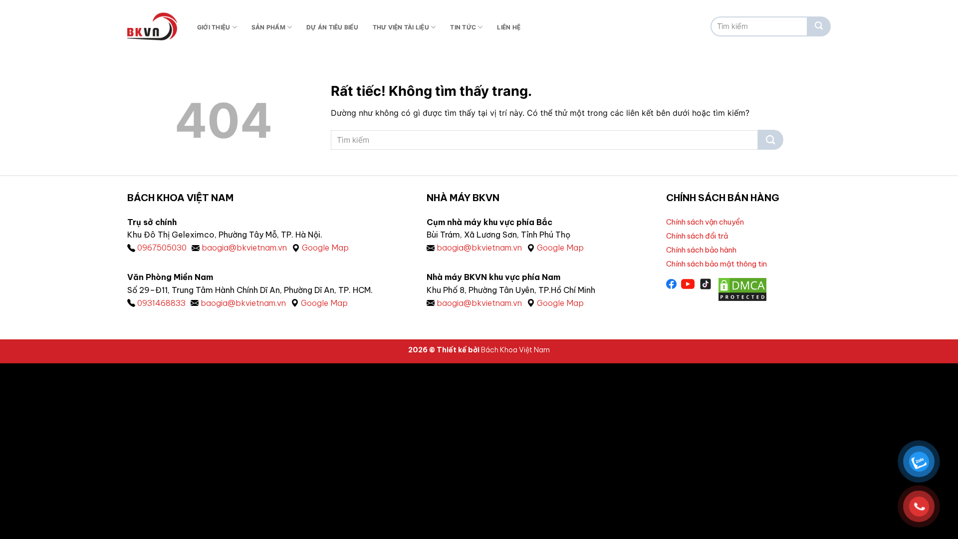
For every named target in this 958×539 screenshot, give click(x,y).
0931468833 (161, 303)
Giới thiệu (213, 27)
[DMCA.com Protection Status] (742, 289)
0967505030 (162, 248)
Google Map (325, 248)
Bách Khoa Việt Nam (515, 349)
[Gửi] (819, 26)
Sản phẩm (268, 27)
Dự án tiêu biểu (332, 27)
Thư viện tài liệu (401, 27)
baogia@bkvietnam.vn (244, 248)
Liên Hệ (508, 27)
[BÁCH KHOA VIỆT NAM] (152, 26)
